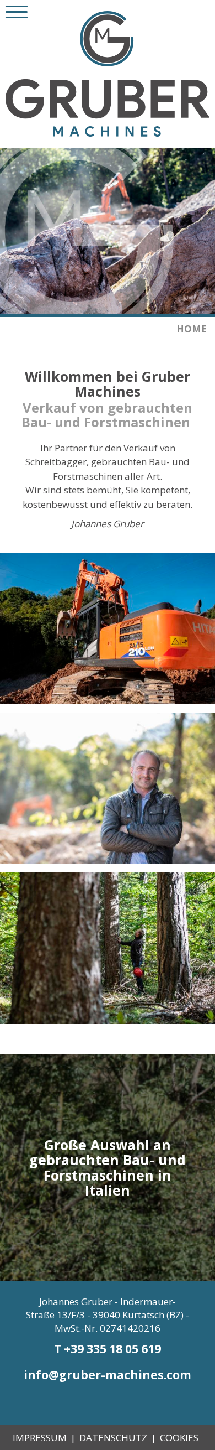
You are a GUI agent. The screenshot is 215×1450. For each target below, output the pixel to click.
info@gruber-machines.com (107, 1375)
